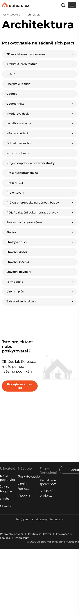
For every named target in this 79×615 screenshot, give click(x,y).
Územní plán (11, 249)
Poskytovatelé (28, 476)
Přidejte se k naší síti (20, 336)
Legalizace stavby (39, 99)
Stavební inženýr (38, 220)
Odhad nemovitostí (40, 113)
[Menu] (72, 5)
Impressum (22, 538)
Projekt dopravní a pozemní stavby (39, 132)
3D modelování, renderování (14, 58)
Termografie (40, 234)
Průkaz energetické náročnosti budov (40, 169)
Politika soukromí (39, 534)
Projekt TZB (37, 150)
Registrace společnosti (49, 482)
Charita (5, 506)
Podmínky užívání (11, 534)
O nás (4, 499)
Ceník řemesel (24, 486)
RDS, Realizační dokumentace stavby (15, 192)
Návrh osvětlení (12, 113)
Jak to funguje (6, 489)
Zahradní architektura (40, 249)
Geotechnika (41, 87)
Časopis (24, 496)
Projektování (15, 169)
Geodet (11, 87)
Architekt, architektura (40, 58)
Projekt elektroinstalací (15, 150)
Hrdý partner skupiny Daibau (37, 519)
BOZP (10, 74)
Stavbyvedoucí (41, 208)
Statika (11, 208)
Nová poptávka (7, 478)
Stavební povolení (12, 235)
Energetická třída (40, 74)
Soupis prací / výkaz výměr (37, 192)
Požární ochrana (12, 132)
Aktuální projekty (46, 493)
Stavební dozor (12, 220)
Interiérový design (13, 99)
